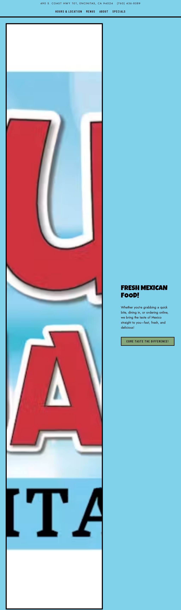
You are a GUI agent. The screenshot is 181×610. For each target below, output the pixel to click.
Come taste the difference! (147, 341)
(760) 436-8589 (129, 3)
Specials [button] (119, 11)
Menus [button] (90, 11)
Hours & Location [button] (68, 11)
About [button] (104, 11)
